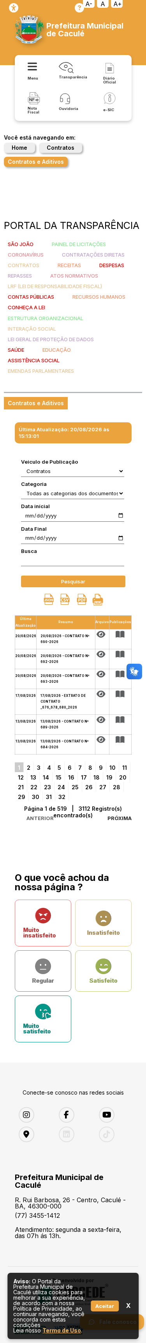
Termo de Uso (61, 1330)
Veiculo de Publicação (49, 462)
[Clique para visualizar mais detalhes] (120, 634)
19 (109, 777)
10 (112, 767)
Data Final (34, 529)
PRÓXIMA (119, 818)
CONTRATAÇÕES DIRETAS (93, 255)
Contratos (60, 147)
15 (59, 777)
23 (47, 787)
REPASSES (20, 276)
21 (21, 787)
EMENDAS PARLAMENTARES (41, 371)
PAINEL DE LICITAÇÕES (79, 244)
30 (35, 797)
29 (21, 797)
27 (102, 787)
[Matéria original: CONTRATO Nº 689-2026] (102, 720)
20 (123, 777)
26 (89, 787)
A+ (117, 4)
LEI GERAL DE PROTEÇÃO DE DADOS (51, 339)
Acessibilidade (13, 8)
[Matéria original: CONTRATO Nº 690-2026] (102, 634)
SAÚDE (16, 350)
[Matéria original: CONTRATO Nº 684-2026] (102, 740)
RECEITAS (69, 265)
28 (116, 787)
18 (96, 777)
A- (88, 4)
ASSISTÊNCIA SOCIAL (34, 360)
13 (33, 777)
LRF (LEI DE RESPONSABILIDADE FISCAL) (55, 286)
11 (124, 767)
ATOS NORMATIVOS (74, 276)
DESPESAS (111, 265)
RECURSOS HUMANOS (98, 297)
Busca (29, 551)
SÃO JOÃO (20, 244)
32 (61, 797)
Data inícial (35, 506)
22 (33, 787)
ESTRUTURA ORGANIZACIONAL (45, 318)
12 (21, 777)
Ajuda (79, 8)
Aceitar (104, 1306)
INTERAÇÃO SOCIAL (32, 329)
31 (49, 797)
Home (19, 147)
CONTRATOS (23, 265)
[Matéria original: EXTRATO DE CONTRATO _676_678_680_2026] (102, 694)
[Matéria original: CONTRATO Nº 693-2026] (102, 674)
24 (61, 787)
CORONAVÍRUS (26, 255)
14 (46, 777)
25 (75, 787)
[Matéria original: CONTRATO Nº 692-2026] (102, 654)
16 (71, 777)
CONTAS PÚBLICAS (31, 297)
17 (84, 777)
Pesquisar (73, 581)
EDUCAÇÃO (56, 350)
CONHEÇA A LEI (26, 307)
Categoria (34, 484)
